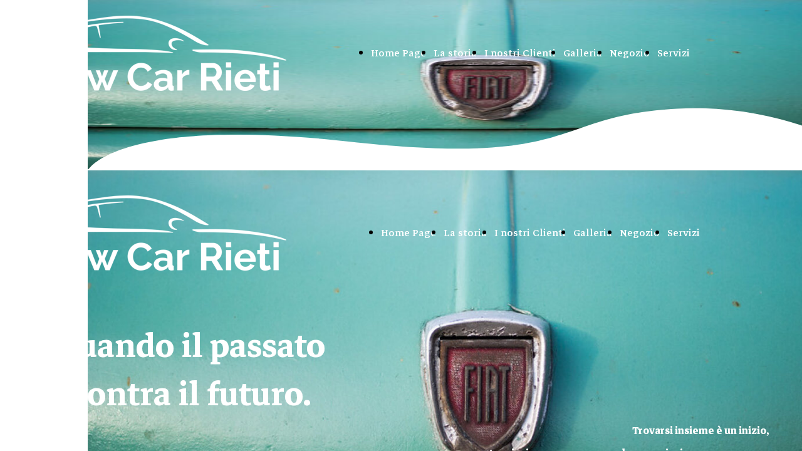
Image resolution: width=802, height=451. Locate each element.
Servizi (673, 53)
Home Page (398, 53)
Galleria (582, 53)
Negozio (630, 53)
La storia (455, 53)
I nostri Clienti (520, 53)
